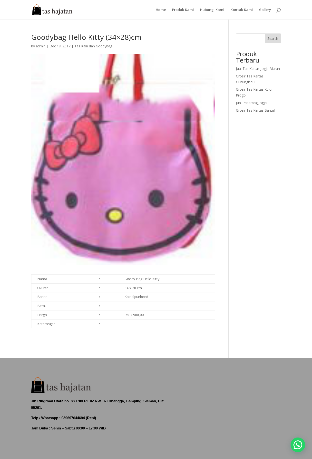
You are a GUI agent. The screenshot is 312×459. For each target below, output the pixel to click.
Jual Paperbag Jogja (251, 102)
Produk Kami (183, 10)
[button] (298, 445)
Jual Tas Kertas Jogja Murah (258, 68)
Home (161, 10)
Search (272, 38)
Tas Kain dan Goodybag (93, 46)
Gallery (265, 10)
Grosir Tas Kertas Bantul (255, 110)
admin (41, 46)
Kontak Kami (242, 10)
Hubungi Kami (212, 10)
